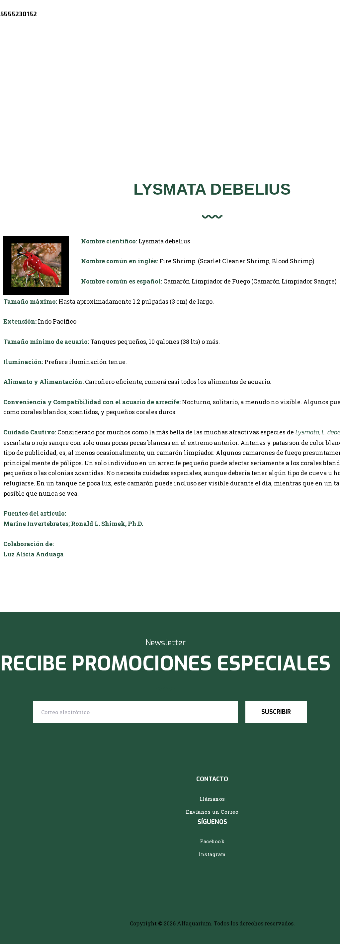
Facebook (212, 841)
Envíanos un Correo (212, 811)
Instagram (212, 854)
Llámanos (212, 798)
